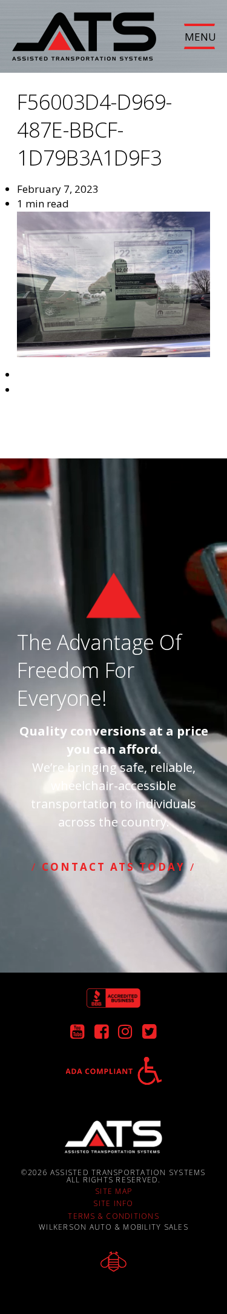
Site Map (113, 1191)
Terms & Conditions (113, 1216)
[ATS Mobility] (84, 30)
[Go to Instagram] (125, 1034)
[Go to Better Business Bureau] (113, 998)
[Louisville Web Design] (113, 1262)
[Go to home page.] (114, 1137)
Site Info (113, 1203)
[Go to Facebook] (101, 1034)
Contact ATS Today (113, 867)
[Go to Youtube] (77, 1034)
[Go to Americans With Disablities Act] (114, 1071)
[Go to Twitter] (149, 1034)
